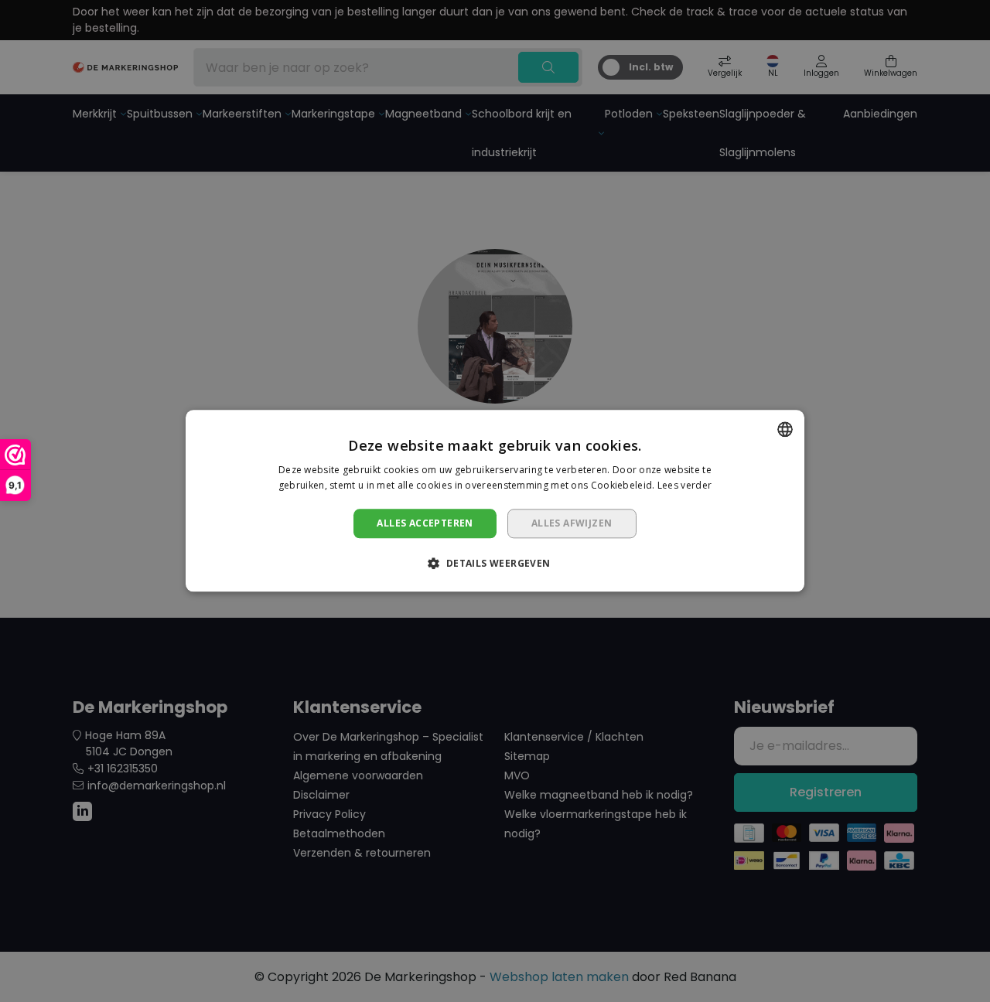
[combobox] (785, 429)
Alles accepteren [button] (425, 523)
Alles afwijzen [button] (572, 523)
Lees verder (684, 485)
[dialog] (495, 500)
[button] (494, 563)
